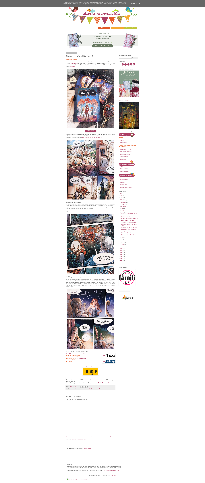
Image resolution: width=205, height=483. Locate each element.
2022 (121, 247)
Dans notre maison (124, 181)
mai (122, 237)
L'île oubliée (88, 388)
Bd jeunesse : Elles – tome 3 (127, 232)
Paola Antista (93, 388)
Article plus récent (70, 436)
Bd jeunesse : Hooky (125, 216)
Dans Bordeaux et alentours (126, 187)
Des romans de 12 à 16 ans (126, 151)
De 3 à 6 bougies (123, 140)
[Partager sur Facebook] (86, 387)
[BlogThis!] (83, 387)
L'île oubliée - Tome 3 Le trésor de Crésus (76, 353)
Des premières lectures (125, 148)
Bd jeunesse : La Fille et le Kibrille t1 (129, 227)
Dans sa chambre (124, 168)
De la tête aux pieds (124, 166)
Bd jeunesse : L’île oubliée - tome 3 (128, 234)
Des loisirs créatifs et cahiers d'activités (128, 153)
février (122, 242)
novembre (123, 202)
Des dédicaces (123, 159)
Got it (140, 3)
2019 (121, 252)
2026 (121, 193)
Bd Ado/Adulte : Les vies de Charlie (128, 229)
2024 (121, 197)
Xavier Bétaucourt (100, 388)
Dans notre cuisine (124, 179)
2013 (121, 264)
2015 (121, 260)
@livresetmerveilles (86, 448)
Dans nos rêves (123, 184)
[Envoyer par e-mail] (81, 387)
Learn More (134, 3)
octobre (123, 204)
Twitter (99, 382)
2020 (121, 250)
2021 (121, 248)
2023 (121, 199)
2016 (121, 258)
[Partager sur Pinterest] (87, 387)
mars (122, 241)
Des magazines (123, 157)
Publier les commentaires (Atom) (79, 439)
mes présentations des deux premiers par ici (92, 137)
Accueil (90, 436)
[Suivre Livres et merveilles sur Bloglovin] (124, 291)
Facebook (95, 382)
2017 (121, 256)
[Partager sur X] (84, 387)
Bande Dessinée (73, 388)
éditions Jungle (82, 358)
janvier (122, 244)
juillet (122, 210)
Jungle (78, 388)
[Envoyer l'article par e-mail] (79, 386)
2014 (121, 262)
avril (122, 239)
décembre (123, 200)
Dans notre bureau (124, 177)
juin (122, 212)
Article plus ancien (111, 436)
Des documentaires (124, 156)
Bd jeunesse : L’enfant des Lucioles (128, 222)
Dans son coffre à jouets (125, 170)
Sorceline (72, 66)
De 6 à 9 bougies (123, 142)
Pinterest (104, 382)
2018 (121, 254)
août (122, 208)
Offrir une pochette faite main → (102, 46)
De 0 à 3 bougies (123, 139)
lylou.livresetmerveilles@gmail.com (111, 470)
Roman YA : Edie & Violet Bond (128, 220)
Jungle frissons (83, 388)
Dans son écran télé (124, 171)
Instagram (110, 382)
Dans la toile (122, 182)
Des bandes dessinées (125, 154)
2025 (121, 195)
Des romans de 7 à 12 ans (125, 149)
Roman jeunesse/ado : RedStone (128, 231)
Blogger (114, 475)
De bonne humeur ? (124, 186)
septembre (123, 206)
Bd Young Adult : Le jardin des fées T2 (129, 218)
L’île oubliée (75, 63)
